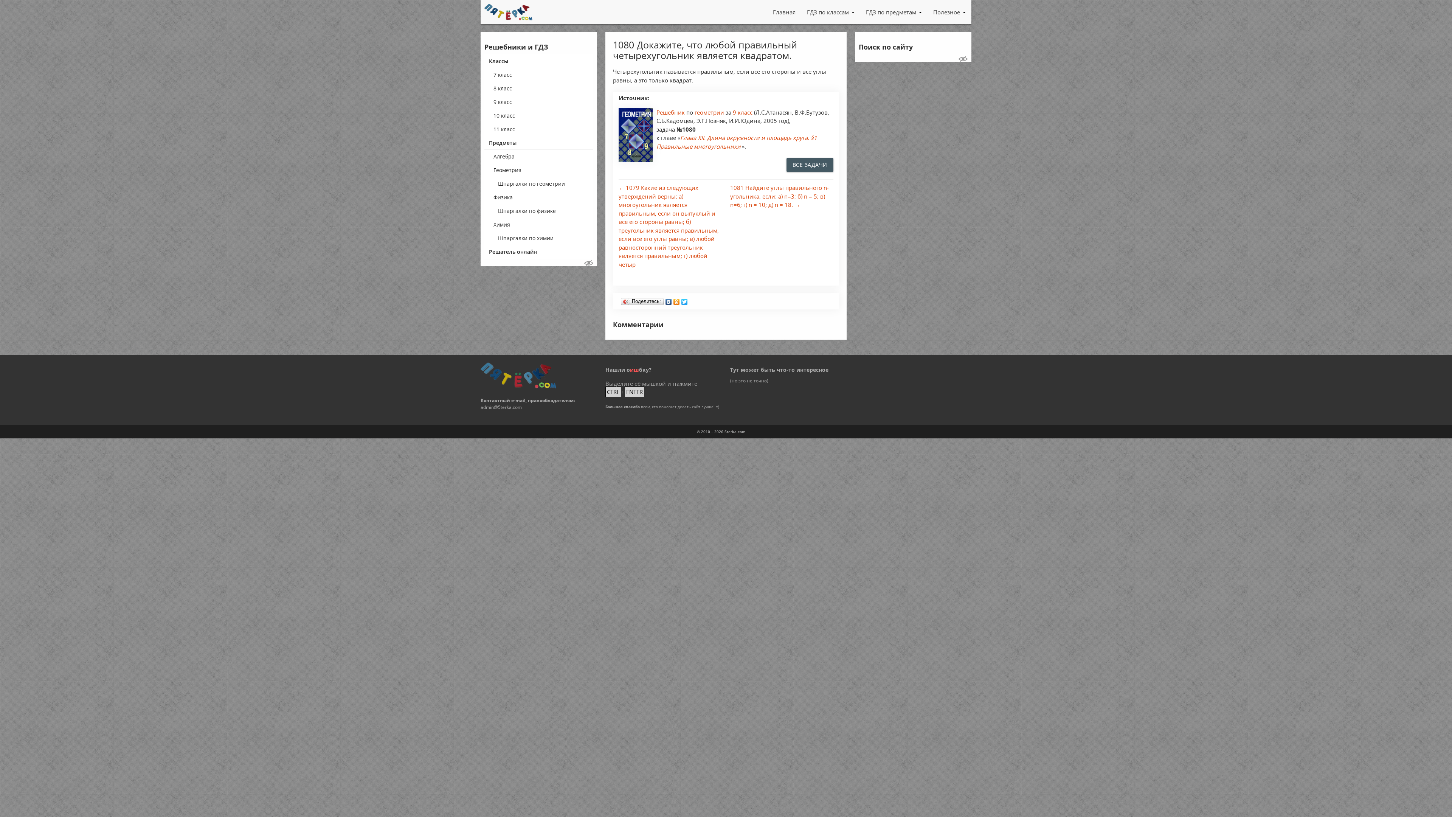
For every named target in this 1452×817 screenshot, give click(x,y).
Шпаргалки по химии (526, 238)
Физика (503, 197)
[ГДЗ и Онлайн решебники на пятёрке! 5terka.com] (508, 12)
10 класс (504, 115)
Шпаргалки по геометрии (531, 183)
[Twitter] (685, 300)
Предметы (503, 142)
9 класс (502, 102)
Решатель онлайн (513, 251)
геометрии (710, 112)
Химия (501, 224)
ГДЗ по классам (828, 12)
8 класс (502, 88)
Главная (784, 12)
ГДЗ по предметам (891, 12)
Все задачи (810, 164)
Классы (498, 61)
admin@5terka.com (501, 407)
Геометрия (507, 170)
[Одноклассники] (677, 300)
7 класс (502, 74)
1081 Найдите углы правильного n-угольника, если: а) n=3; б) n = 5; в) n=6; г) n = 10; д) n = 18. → (779, 196)
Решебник (671, 112)
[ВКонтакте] (669, 300)
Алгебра (504, 156)
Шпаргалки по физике (527, 210)
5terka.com (735, 431)
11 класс (504, 129)
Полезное (946, 12)
